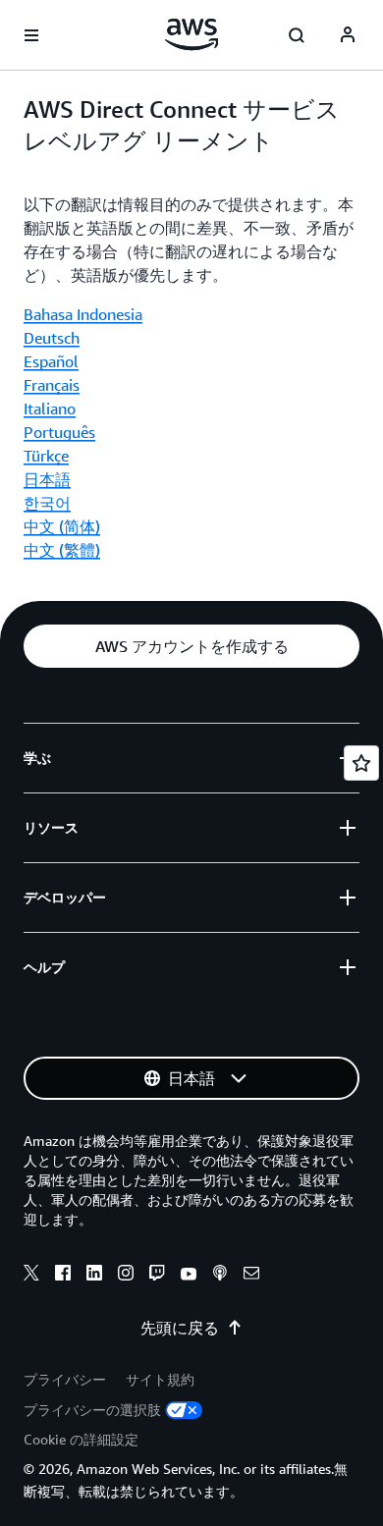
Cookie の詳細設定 (81, 1439)
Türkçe (46, 455)
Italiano (50, 408)
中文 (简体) (62, 526)
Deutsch (52, 338)
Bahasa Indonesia (83, 314)
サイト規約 (160, 1379)
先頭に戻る (179, 1327)
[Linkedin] (94, 1275)
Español (51, 361)
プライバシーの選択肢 (92, 1409)
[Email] (251, 1275)
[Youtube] (188, 1275)
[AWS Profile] (347, 35)
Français (52, 385)
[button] (191, 646)
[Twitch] (157, 1275)
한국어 (47, 503)
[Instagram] (126, 1275)
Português (59, 432)
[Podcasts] (220, 1275)
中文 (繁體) (62, 550)
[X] (31, 1275)
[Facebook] (63, 1275)
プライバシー (65, 1379)
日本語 (47, 479)
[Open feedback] (361, 763)
